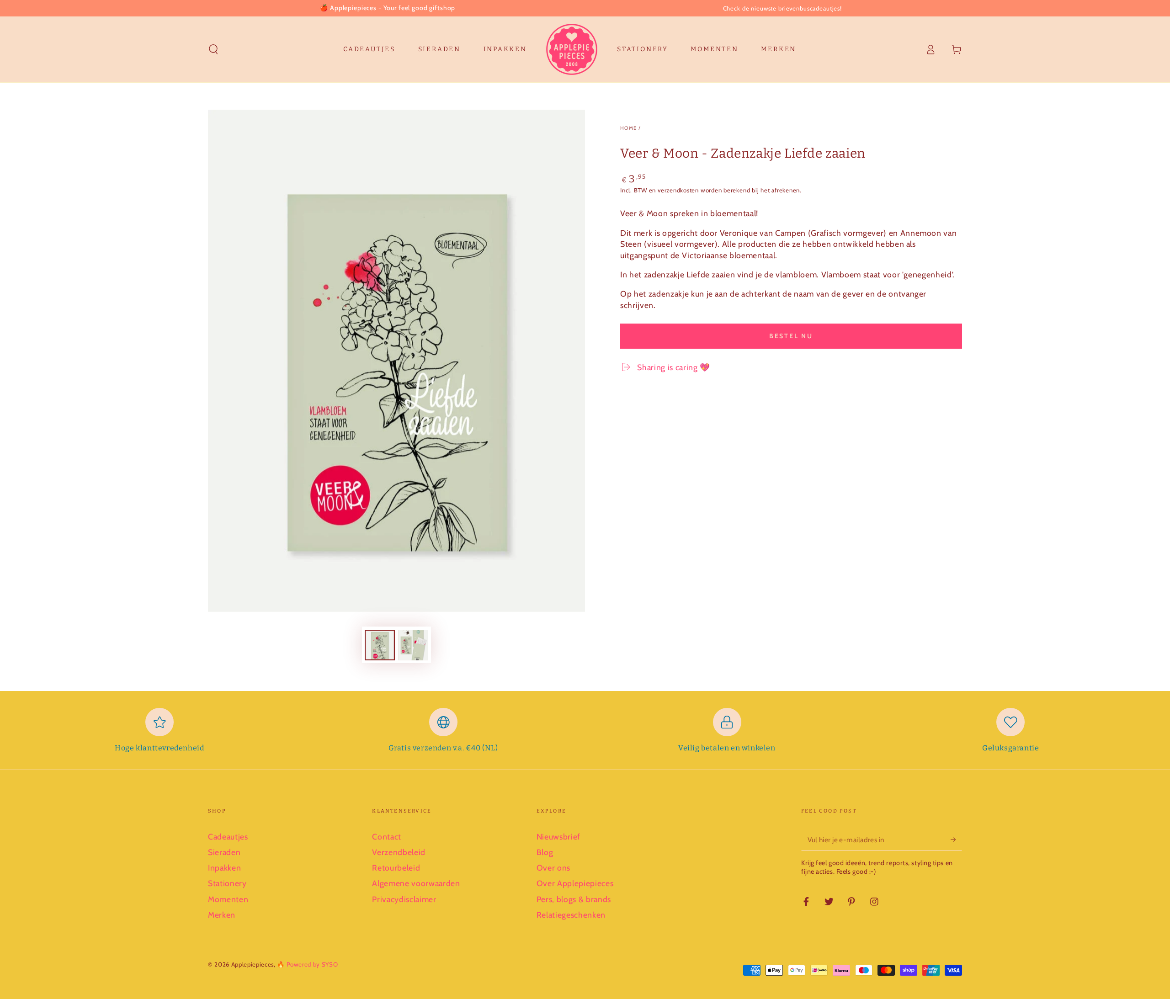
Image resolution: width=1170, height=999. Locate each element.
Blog (545, 852)
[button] (214, 49)
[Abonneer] (956, 839)
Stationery (227, 883)
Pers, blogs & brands (574, 899)
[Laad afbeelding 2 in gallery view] (413, 645)
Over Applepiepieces (575, 883)
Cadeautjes (228, 836)
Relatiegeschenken (571, 914)
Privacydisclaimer (404, 899)
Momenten (228, 899)
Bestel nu (791, 336)
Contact (386, 836)
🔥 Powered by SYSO (307, 964)
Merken (221, 914)
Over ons (553, 867)
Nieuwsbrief (558, 836)
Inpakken (224, 867)
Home (628, 128)
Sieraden (224, 852)
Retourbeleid (396, 867)
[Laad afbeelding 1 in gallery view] (380, 645)
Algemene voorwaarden (416, 883)
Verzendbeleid (398, 852)
